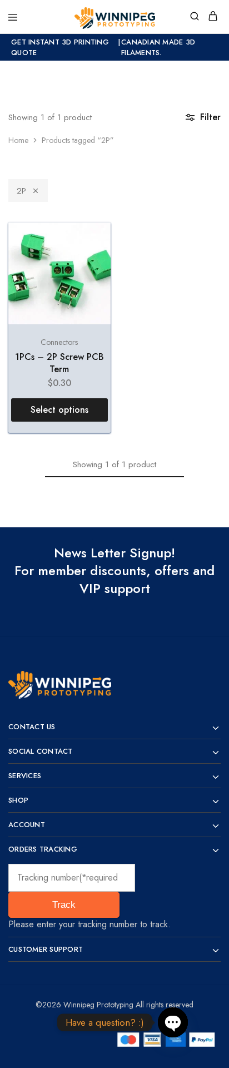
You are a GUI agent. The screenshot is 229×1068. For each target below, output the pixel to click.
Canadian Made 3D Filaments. (158, 47)
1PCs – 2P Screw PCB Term (59, 362)
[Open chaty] (173, 1022)
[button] (59, 410)
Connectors (59, 342)
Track (64, 904)
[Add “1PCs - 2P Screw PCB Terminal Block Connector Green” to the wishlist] (90, 243)
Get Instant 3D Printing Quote (60, 47)
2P (21, 191)
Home (18, 140)
